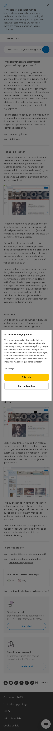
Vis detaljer (9, 368)
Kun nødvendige (26, 386)
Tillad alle (26, 377)
